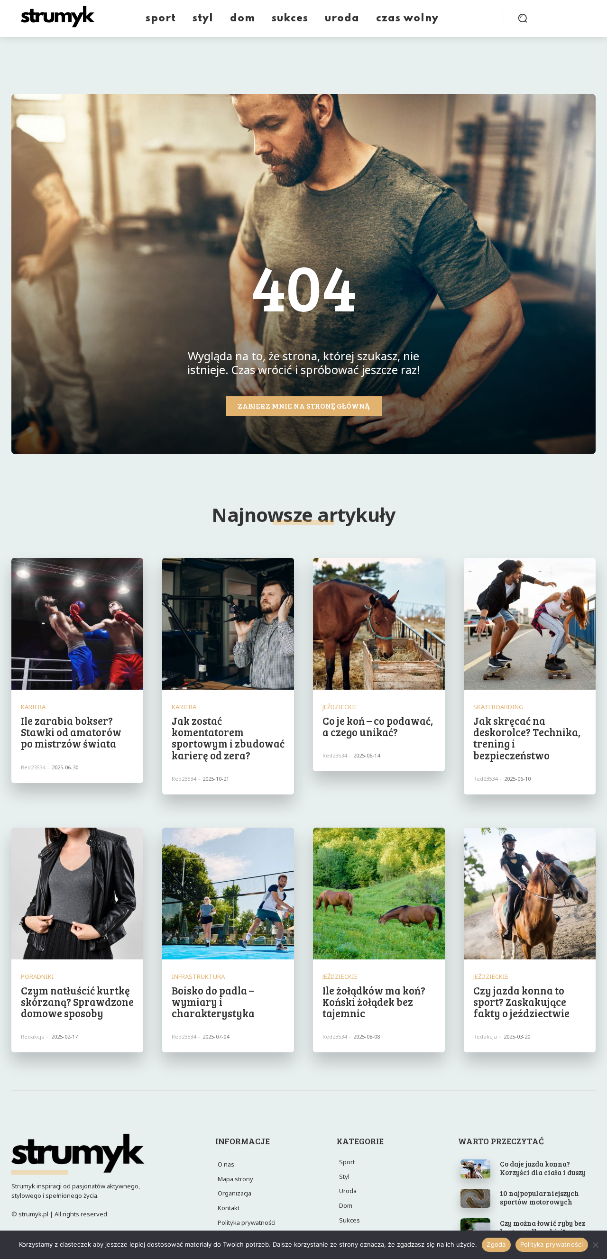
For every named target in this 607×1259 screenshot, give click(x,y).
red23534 (33, 767)
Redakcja (33, 1036)
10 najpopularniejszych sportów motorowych (539, 1197)
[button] (522, 18)
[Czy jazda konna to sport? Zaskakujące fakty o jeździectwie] (530, 893)
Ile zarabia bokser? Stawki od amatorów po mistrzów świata (71, 731)
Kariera (33, 707)
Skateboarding (498, 707)
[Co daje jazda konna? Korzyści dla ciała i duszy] (475, 1168)
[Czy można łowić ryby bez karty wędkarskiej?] (475, 1227)
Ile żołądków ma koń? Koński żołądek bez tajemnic (373, 1001)
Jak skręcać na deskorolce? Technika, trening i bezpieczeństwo (526, 737)
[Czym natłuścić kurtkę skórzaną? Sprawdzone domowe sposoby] (77, 893)
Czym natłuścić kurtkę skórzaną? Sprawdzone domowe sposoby (77, 1001)
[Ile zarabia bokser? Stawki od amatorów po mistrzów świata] (77, 624)
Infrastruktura (198, 977)
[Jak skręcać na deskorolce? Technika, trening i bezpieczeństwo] (530, 624)
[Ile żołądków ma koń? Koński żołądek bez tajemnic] (379, 893)
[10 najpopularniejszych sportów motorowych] (475, 1198)
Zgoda (496, 1244)
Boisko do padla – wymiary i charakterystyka (213, 1001)
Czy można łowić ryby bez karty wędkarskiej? (542, 1227)
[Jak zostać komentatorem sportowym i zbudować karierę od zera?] (228, 624)
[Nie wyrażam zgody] (595, 1245)
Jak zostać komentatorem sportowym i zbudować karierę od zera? (228, 737)
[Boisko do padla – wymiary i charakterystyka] (228, 893)
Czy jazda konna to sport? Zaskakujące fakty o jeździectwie (521, 1001)
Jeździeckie (340, 707)
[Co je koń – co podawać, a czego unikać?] (379, 624)
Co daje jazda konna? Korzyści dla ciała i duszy (543, 1168)
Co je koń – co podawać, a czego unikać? (377, 726)
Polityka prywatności (551, 1244)
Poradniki (37, 977)
